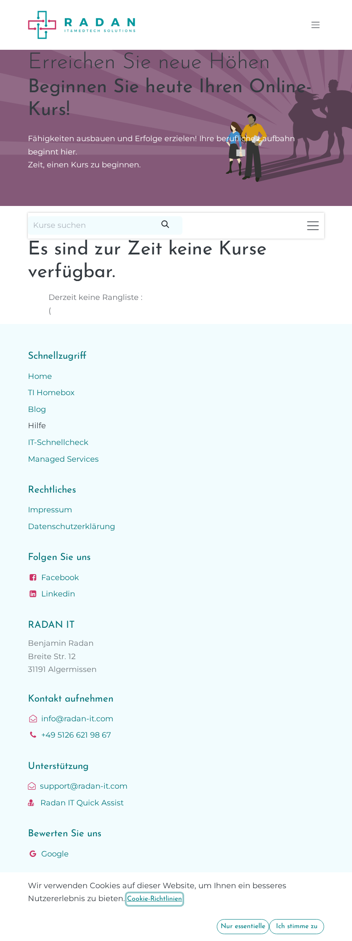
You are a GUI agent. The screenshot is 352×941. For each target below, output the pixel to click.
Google (55, 854)
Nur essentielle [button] (243, 926)
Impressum (50, 509)
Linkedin (58, 594)
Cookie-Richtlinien (154, 899)
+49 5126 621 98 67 (76, 735)
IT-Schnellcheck (58, 442)
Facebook (60, 577)
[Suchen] (165, 225)
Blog (37, 409)
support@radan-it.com (81, 786)
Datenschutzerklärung (71, 526)
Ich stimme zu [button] (297, 926)
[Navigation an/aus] (315, 25)
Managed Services (63, 459)
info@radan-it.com (77, 718)
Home (40, 376)
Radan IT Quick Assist (79, 803)
